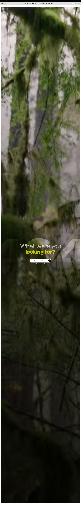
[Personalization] (79, 3)
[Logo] (3, 3)
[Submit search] (76, 0)
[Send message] (49, 260)
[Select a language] (78, 0)
